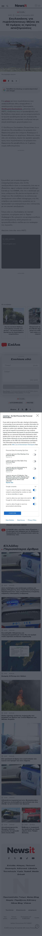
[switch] (34, 455)
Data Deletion (10, 520)
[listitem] (21, 450)
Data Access (21, 520)
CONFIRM (12, 513)
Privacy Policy (32, 520)
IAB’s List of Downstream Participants (23, 444)
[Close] (38, 416)
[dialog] (21, 468)
